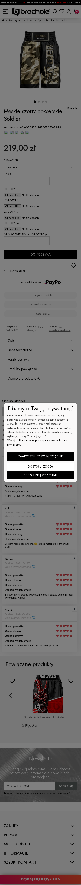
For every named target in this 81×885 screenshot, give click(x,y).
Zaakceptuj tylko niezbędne (40, 456)
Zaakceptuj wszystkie (40, 475)
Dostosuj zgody (40, 466)
